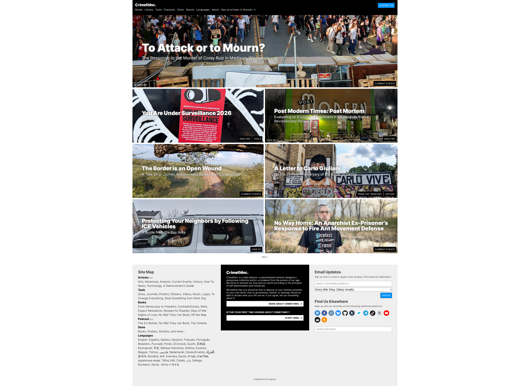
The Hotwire (199, 323)
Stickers (175, 294)
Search (190, 9)
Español (154, 339)
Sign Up (386, 295)
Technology (154, 285)
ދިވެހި (188, 360)
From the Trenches (370, 194)
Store (180, 9)
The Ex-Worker (147, 323)
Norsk (155, 364)
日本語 (201, 344)
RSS (151, 278)
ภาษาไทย (202, 356)
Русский (157, 344)
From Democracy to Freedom (157, 306)
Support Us (386, 5)
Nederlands (176, 352)
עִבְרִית (191, 356)
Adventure (151, 281)
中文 (156, 348)
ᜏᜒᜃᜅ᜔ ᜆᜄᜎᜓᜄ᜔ (170, 364)
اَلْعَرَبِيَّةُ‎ (210, 352)
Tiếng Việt (168, 360)
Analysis (244, 138)
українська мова (149, 360)
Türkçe (153, 352)
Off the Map (198, 314)
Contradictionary (188, 306)
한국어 (142, 356)
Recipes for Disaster (177, 310)
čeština (189, 348)
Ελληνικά (179, 344)
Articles (143, 277)
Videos (186, 294)
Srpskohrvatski (195, 352)
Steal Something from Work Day (185, 298)
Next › (265, 257)
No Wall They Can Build (174, 314)
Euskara (201, 348)
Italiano (165, 339)
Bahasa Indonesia (172, 348)
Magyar (143, 352)
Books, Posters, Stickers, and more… (162, 331)
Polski (168, 344)
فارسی (164, 352)
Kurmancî (144, 364)
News (141, 285)
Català (180, 360)
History (390, 194)
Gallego (197, 360)
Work (204, 306)
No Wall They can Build (174, 323)
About (215, 9)
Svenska (171, 356)
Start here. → (293, 317)
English (142, 339)
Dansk (182, 356)
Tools (158, 9)
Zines (141, 294)
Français (189, 339)
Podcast (143, 319)
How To (256, 249)
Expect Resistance (150, 310)
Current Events (385, 83)
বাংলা (162, 356)
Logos (206, 294)
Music (197, 294)
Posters (164, 294)
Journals (152, 294)
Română (153, 356)
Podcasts (169, 9)
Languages (203, 9)
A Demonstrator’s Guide (178, 285)
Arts (140, 281)
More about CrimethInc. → (285, 303)
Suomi (191, 344)
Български (145, 348)
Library (149, 9)
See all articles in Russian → (238, 9)
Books (139, 9)
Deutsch (177, 339)
